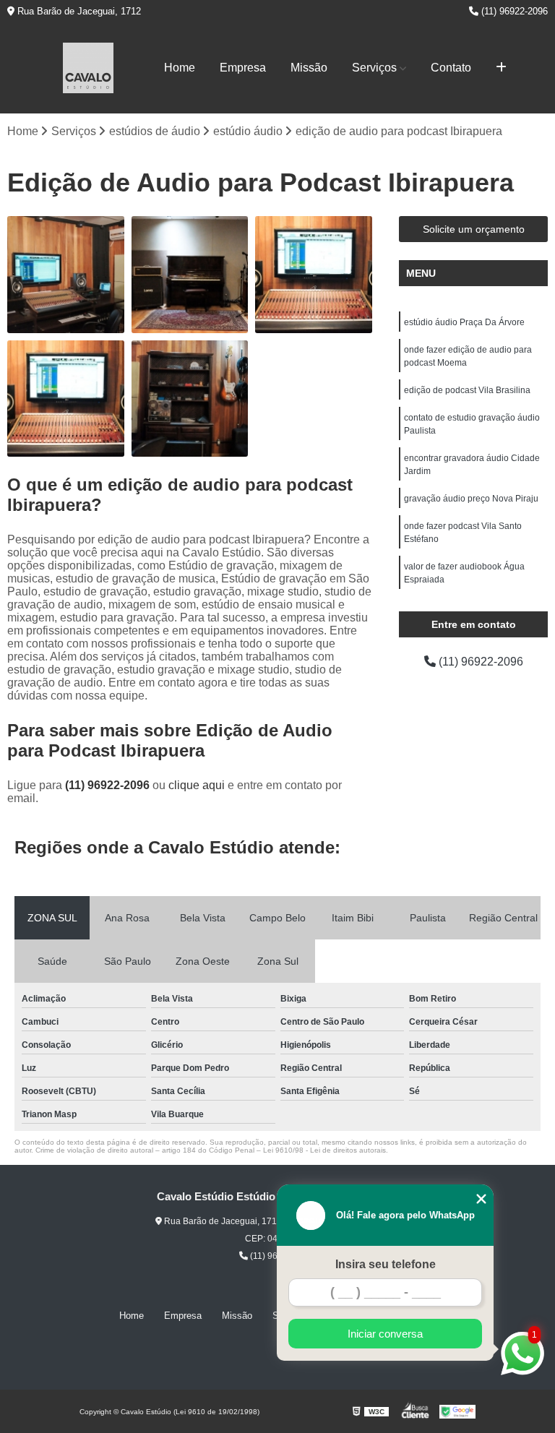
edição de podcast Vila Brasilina (467, 390)
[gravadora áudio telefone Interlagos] (190, 398)
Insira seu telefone (385, 1264)
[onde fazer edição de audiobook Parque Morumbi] (65, 398)
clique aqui (196, 785)
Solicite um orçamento (474, 229)
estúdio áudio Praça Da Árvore (464, 322)
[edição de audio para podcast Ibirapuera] (313, 274)
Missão (309, 67)
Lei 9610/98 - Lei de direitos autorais (324, 1150)
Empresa (243, 67)
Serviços (374, 67)
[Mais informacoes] (501, 67)
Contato (451, 67)
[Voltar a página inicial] (88, 68)
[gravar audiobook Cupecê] (65, 274)
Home (179, 67)
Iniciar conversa (385, 1333)
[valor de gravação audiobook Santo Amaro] (190, 274)
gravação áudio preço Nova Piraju (471, 499)
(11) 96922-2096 (513, 11)
